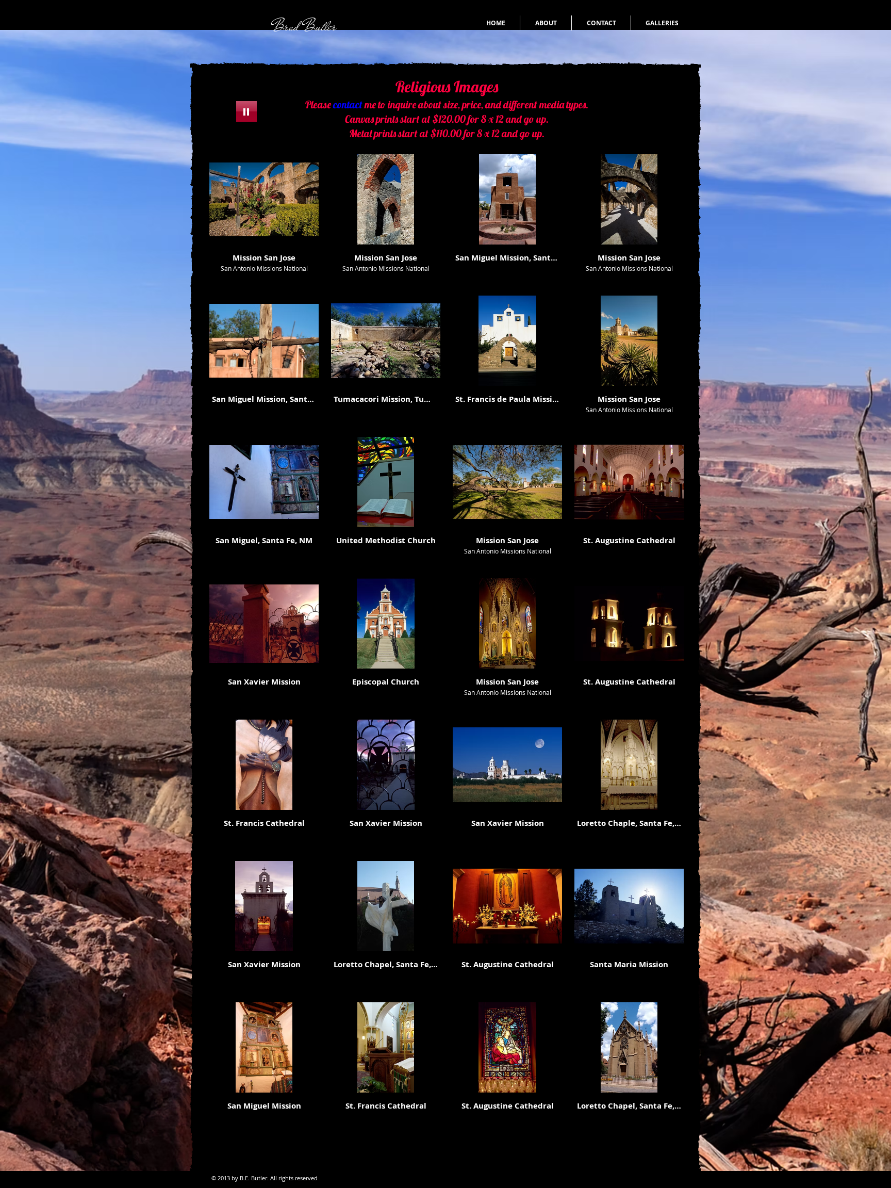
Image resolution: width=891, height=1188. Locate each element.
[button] (264, 219)
